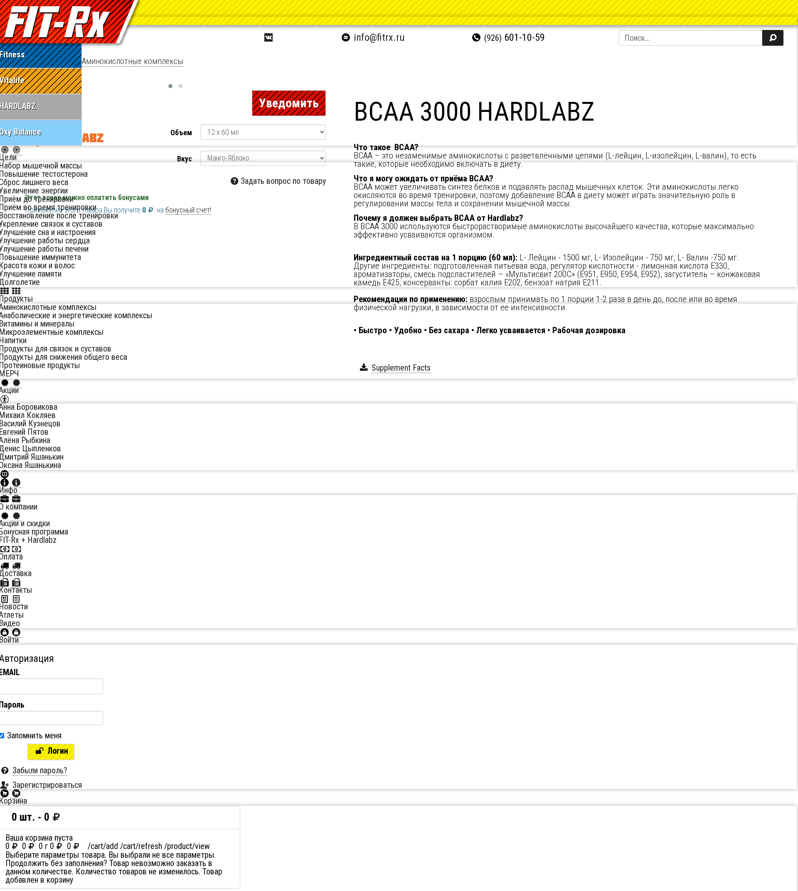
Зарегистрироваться (47, 785)
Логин (56, 751)
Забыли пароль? (39, 770)
